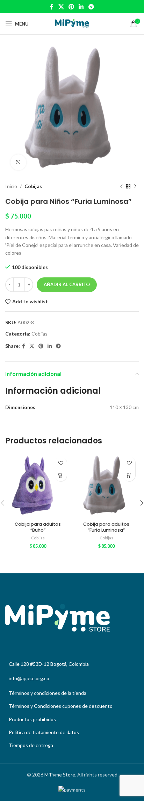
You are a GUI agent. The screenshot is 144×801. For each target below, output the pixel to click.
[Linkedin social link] (81, 6)
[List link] (72, 693)
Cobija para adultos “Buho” (38, 527)
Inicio (11, 186)
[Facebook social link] (52, 6)
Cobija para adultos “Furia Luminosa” (106, 527)
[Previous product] (121, 186)
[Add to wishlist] (61, 463)
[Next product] (135, 186)
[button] (61, 475)
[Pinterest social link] (71, 6)
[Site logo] (72, 23)
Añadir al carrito (67, 284)
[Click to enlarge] (18, 162)
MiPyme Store (59, 775)
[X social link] (61, 6)
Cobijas (33, 186)
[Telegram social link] (91, 6)
